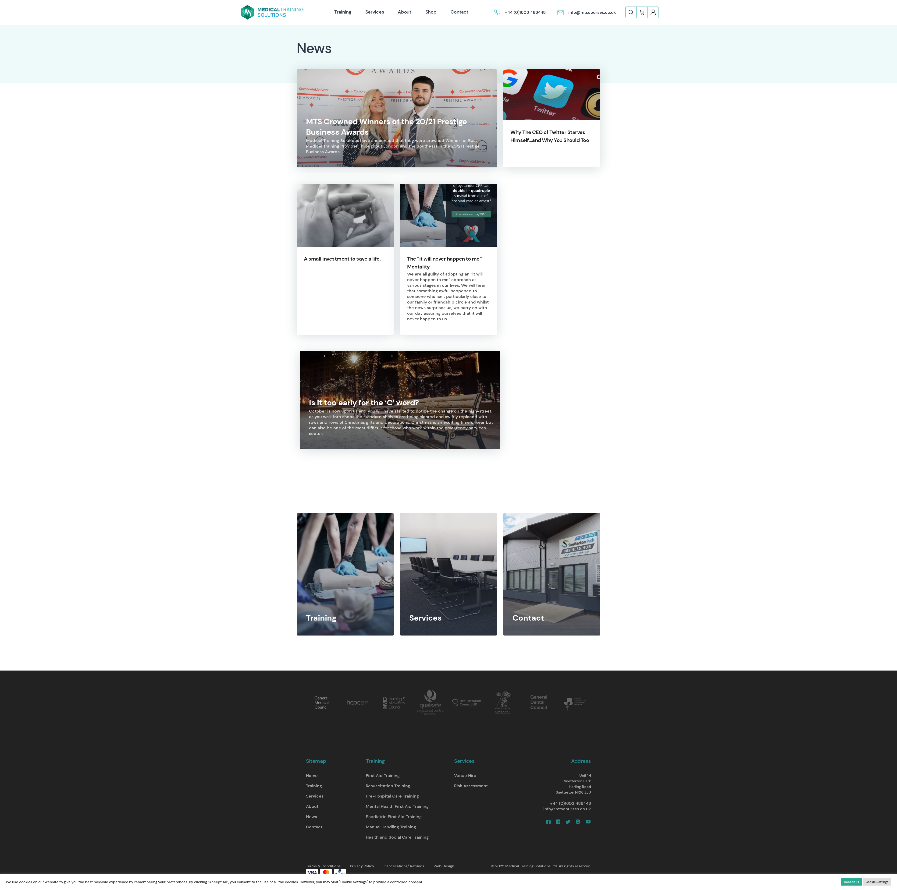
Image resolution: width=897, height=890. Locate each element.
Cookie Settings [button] (877, 882)
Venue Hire (465, 775)
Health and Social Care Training (397, 837)
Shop (431, 12)
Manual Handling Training (391, 827)
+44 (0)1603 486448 (570, 803)
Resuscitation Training (388, 786)
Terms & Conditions (323, 866)
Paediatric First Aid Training (394, 816)
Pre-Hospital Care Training (392, 796)
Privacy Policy (362, 866)
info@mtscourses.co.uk (567, 809)
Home (312, 775)
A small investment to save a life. (342, 258)
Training (342, 12)
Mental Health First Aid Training (397, 806)
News (311, 816)
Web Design (444, 866)
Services (374, 12)
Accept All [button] (851, 882)
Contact (459, 12)
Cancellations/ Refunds (404, 866)
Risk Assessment (471, 786)
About (404, 12)
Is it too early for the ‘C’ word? (364, 402)
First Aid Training (383, 775)
